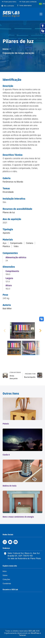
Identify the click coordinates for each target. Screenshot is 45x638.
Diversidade (8, 192)
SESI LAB (31, 631)
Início (5, 571)
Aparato (6, 233)
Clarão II (6, 455)
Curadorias (7, 583)
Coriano (29, 243)
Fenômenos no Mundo (13, 182)
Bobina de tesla (9, 486)
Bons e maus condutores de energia (18, 517)
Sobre (5, 575)
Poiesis (6, 424)
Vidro (16, 246)
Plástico (6, 246)
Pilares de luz (9, 212)
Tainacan (22, 635)
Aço (4, 243)
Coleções (6, 579)
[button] (40, 330)
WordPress (35, 633)
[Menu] (41, 14)
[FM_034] (22, 330)
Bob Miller (7, 308)
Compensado (16, 243)
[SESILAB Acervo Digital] (11, 14)
